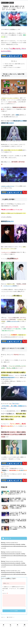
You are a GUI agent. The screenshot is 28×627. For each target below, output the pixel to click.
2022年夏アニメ (5, 2)
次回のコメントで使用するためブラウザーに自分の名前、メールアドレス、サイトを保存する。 (13, 588)
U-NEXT (22, 470)
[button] (25, 311)
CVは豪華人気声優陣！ (8, 65)
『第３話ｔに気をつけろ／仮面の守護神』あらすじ (14, 63)
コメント (5, 593)
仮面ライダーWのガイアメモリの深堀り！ (12, 67)
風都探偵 (11, 2)
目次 (12, 61)
